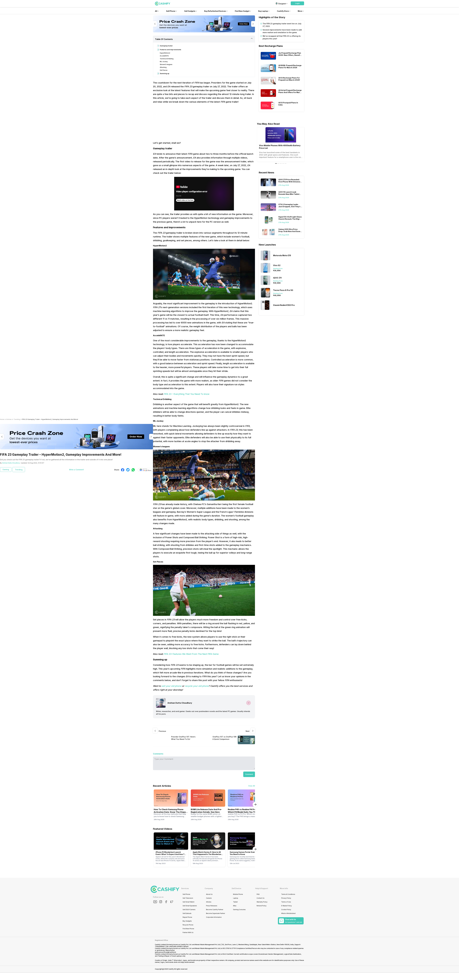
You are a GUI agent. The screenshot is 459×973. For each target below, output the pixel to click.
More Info (284, 888)
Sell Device (236, 888)
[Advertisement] (204, 122)
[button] (297, 3)
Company (209, 888)
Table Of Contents (164, 39)
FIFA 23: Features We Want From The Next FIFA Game (191, 654)
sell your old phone (171, 686)
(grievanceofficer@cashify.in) (165, 952)
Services (185, 888)
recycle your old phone (197, 686)
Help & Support (261, 888)
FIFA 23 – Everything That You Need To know (186, 394)
